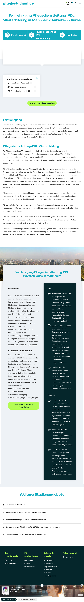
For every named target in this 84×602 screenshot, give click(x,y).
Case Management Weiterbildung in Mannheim (26, 535)
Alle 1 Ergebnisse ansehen (42, 103)
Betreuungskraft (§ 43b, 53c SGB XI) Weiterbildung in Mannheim (33, 527)
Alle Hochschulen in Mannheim (23, 405)
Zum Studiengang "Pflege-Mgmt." (27, 599)
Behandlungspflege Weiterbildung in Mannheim (26, 520)
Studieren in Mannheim (16, 505)
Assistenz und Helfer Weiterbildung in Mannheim (27, 512)
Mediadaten (28, 560)
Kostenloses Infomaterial (9, 599)
